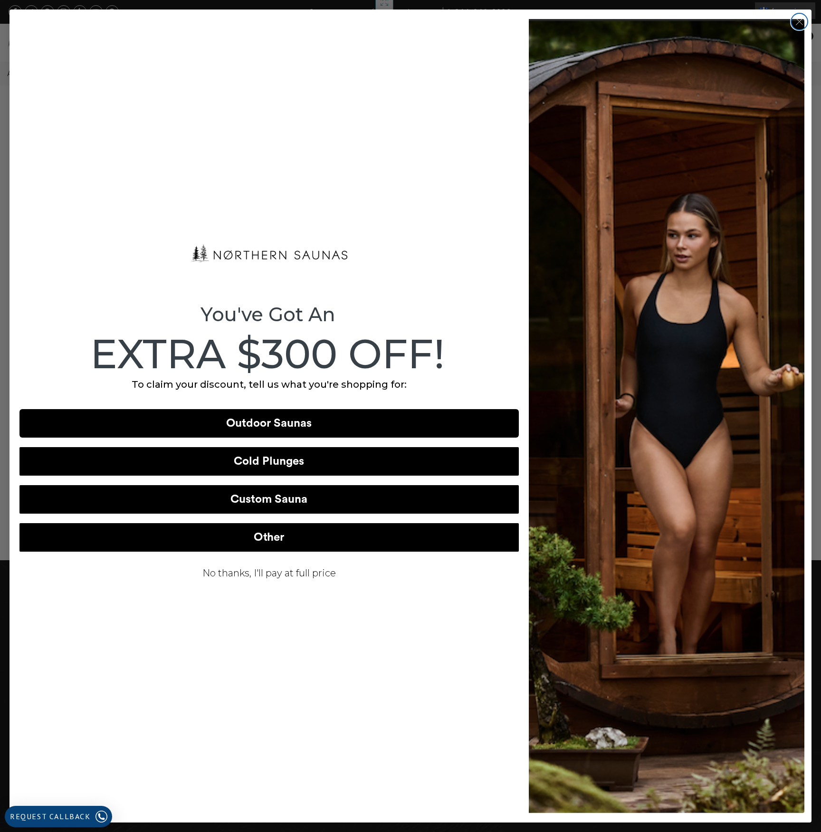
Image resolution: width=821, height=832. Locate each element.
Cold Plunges (269, 461)
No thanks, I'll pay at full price (269, 573)
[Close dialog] (799, 21)
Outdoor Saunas (269, 423)
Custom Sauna (268, 499)
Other (269, 537)
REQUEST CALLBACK (50, 816)
